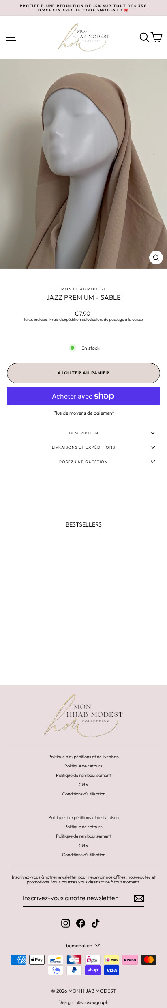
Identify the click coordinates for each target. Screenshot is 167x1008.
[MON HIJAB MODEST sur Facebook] (80, 923)
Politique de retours (83, 766)
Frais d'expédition (65, 319)
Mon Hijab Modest (83, 288)
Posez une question (83, 461)
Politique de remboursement (83, 775)
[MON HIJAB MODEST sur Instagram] (65, 923)
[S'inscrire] (139, 898)
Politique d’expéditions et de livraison (83, 756)
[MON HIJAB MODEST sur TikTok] (95, 923)
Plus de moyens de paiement (83, 412)
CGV (84, 784)
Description (83, 432)
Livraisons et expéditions (83, 447)
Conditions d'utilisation (83, 794)
